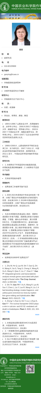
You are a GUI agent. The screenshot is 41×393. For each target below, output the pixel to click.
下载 (19, 282)
